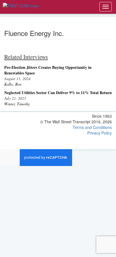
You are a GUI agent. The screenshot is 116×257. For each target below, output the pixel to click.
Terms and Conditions (92, 127)
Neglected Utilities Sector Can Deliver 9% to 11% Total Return (58, 92)
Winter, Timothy (17, 103)
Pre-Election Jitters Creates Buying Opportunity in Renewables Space (48, 70)
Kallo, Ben (12, 84)
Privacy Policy (99, 133)
